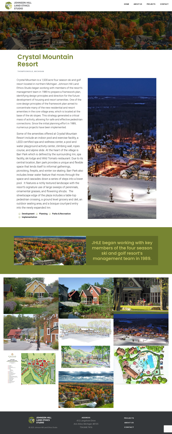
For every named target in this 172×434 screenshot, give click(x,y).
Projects (151, 4)
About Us (138, 4)
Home (126, 4)
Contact (164, 4)
